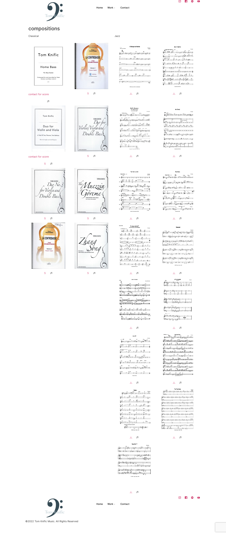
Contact (124, 7)
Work (110, 7)
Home (99, 7)
